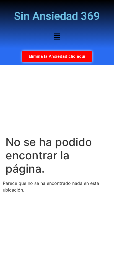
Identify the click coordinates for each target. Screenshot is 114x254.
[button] (57, 37)
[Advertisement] (57, 100)
